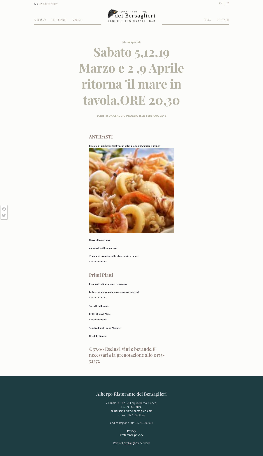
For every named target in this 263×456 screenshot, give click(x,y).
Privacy (131, 431)
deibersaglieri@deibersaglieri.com (131, 411)
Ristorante (59, 20)
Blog (207, 20)
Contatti (223, 20)
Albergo (40, 20)
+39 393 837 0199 (48, 3)
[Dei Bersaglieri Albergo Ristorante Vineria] (131, 22)
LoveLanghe (129, 443)
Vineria (77, 20)
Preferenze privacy (131, 435)
